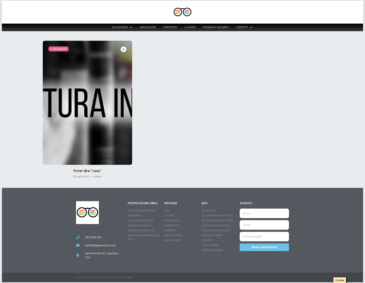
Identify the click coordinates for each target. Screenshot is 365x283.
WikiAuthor (148, 27)
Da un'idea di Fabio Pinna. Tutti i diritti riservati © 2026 (104, 277)
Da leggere (120, 27)
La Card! (190, 27)
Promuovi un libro (216, 27)
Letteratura (60, 48)
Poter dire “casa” (88, 171)
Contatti (242, 27)
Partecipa (170, 27)
